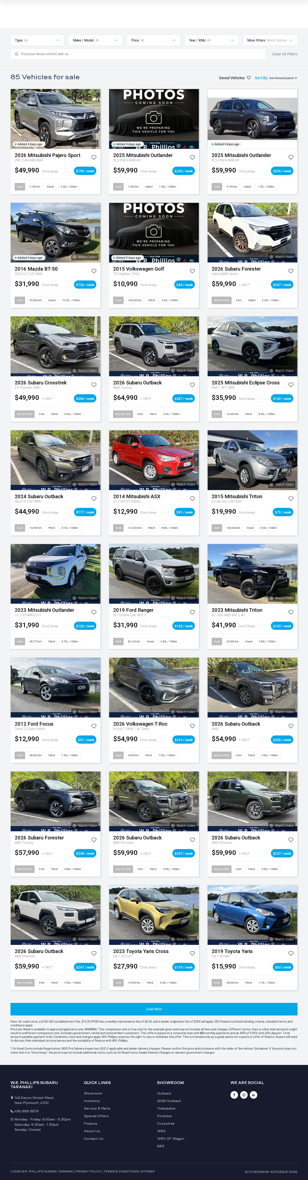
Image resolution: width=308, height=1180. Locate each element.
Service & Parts (97, 1108)
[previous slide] (13, 119)
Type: (19, 40)
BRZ (160, 1146)
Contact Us (93, 1139)
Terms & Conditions (121, 1171)
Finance (90, 1124)
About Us (92, 1131)
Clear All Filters (285, 54)
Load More (154, 1009)
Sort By (261, 78)
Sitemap (148, 1171)
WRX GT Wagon (170, 1139)
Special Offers (96, 1116)
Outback (164, 1093)
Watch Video (87, 143)
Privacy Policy (89, 1171)
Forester (164, 1116)
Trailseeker (166, 1108)
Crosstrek (166, 1124)
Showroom (93, 1093)
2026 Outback (169, 1101)
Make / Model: (83, 40)
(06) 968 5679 (26, 1111)
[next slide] (97, 119)
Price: (135, 40)
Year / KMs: (197, 40)
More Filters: (256, 40)
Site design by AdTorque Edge (271, 1172)
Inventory (92, 1101)
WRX (161, 1131)
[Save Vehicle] (93, 158)
